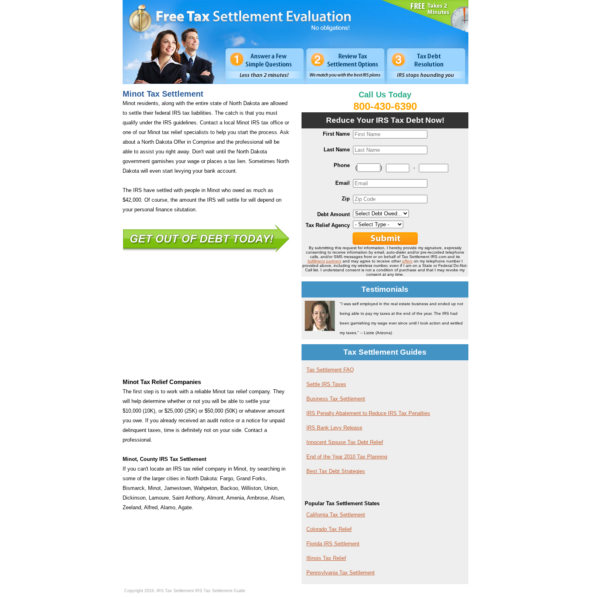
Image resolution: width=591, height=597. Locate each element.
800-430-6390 (385, 106)
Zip (346, 199)
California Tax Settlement (335, 515)
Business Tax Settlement (335, 399)
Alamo (167, 507)
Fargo (226, 478)
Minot (154, 488)
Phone (342, 165)
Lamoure (159, 498)
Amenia (235, 498)
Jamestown (177, 488)
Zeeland (132, 507)
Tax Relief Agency (328, 225)
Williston (251, 488)
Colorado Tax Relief (329, 529)
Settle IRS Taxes (326, 384)
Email (342, 183)
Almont (215, 498)
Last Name (337, 150)
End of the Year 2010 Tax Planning (346, 457)
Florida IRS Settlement (332, 544)
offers (407, 261)
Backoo (229, 488)
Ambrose (257, 498)
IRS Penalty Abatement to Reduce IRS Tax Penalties (368, 413)
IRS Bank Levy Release (334, 428)
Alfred (151, 507)
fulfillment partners (324, 261)
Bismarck (134, 488)
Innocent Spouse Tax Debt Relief (344, 442)
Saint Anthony (188, 498)
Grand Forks (250, 478)
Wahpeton (205, 488)
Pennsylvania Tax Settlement (340, 573)
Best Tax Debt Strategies (335, 471)
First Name (336, 134)
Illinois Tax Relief (326, 558)
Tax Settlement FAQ (330, 370)
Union (270, 488)
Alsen (277, 498)
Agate (185, 507)
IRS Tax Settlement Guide (220, 590)
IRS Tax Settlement (175, 590)
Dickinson (134, 498)
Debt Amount (333, 214)
